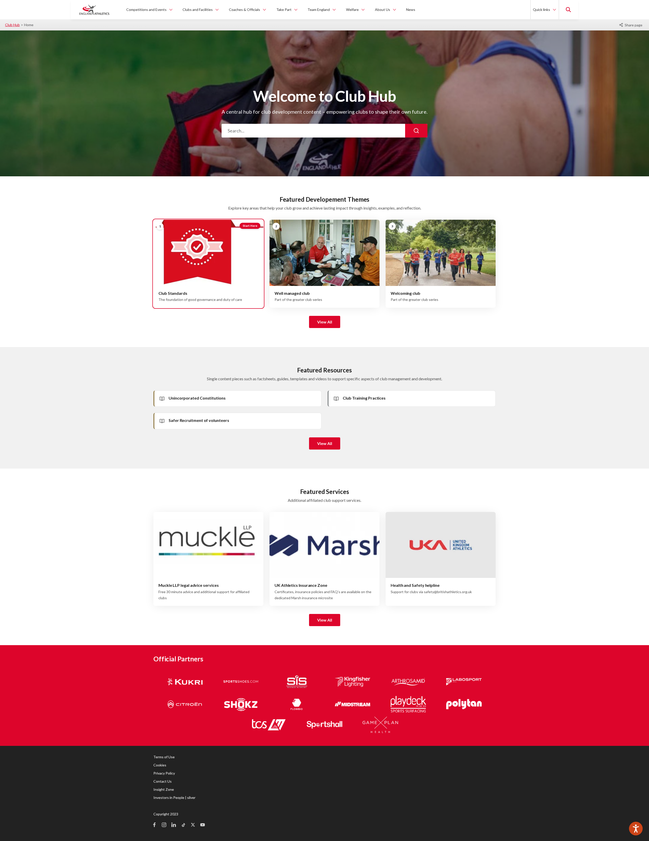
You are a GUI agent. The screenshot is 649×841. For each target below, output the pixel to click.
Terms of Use (164, 757)
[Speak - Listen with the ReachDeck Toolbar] (636, 828)
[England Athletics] (94, 10)
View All (324, 321)
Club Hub (12, 25)
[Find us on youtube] (202, 825)
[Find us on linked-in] (173, 825)
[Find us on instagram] (164, 825)
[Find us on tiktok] (183, 825)
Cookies (159, 765)
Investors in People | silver (174, 797)
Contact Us (162, 781)
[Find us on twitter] (192, 825)
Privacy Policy (164, 773)
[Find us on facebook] (154, 825)
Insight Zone (163, 789)
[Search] (416, 131)
